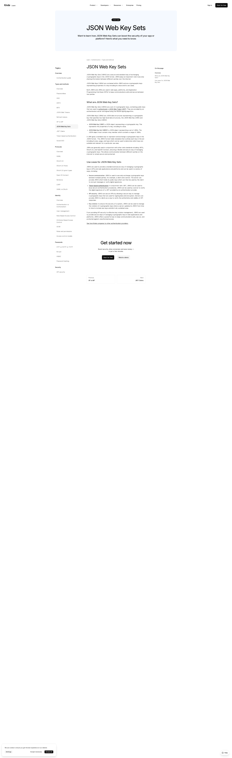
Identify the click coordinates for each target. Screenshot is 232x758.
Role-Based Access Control (66, 216)
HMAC (59, 256)
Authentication (96, 60)
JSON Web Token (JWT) (117, 109)
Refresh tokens (62, 117)
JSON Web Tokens (63, 112)
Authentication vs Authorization (63, 206)
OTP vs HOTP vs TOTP (65, 247)
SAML (59, 156)
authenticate (102, 109)
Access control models (64, 236)
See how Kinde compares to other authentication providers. (107, 223)
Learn (13, 5)
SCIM (58, 227)
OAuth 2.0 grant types (64, 170)
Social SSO (60, 141)
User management (63, 211)
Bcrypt (59, 252)
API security (61, 272)
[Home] (7, 5)
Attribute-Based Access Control (65, 221)
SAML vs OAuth (62, 189)
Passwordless (61, 93)
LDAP (58, 184)
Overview (60, 89)
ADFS (59, 103)
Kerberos (60, 180)
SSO (58, 98)
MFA (58, 108)
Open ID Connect (63, 175)
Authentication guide (64, 78)
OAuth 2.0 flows (62, 166)
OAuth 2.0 (60, 161)
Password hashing (63, 261)
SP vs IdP (60, 122)
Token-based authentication (66, 136)
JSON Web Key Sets (64, 126)
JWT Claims (61, 131)
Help (226, 753)
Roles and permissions (64, 231)
